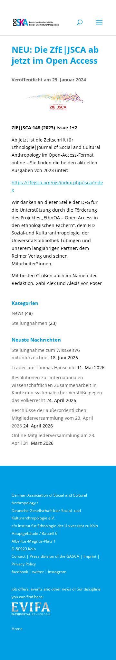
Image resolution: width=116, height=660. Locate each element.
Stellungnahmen (29, 323)
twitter (38, 571)
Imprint (89, 556)
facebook (20, 571)
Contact (18, 556)
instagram (57, 571)
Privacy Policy (24, 564)
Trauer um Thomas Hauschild (44, 367)
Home (17, 628)
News (18, 313)
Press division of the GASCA (54, 556)
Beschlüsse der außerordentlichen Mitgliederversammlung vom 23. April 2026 (52, 418)
